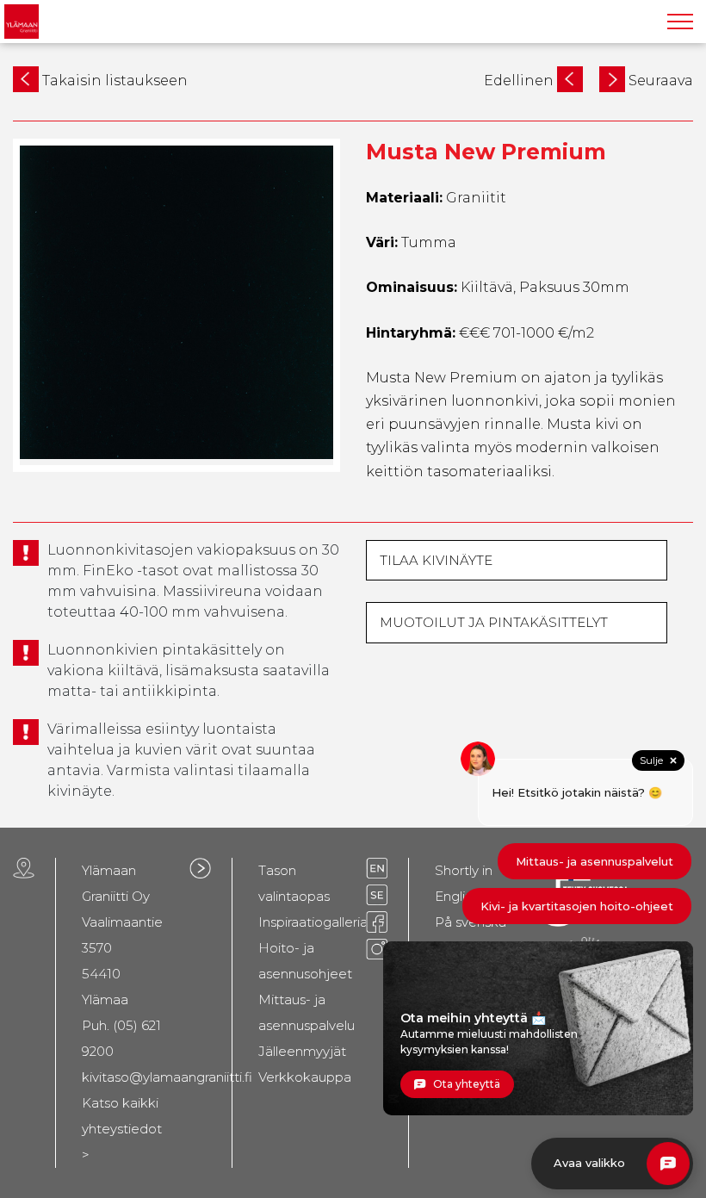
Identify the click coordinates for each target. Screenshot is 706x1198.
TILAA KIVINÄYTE (436, 560)
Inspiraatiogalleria (313, 922)
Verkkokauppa (304, 1077)
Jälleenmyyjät (302, 1051)
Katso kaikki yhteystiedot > (122, 1129)
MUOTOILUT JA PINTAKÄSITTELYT (494, 622)
